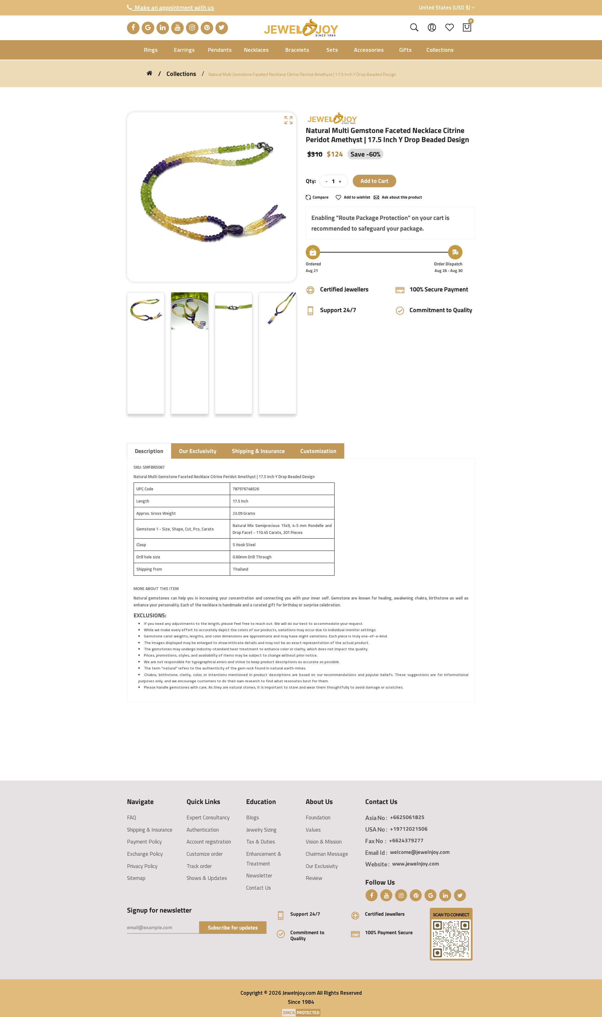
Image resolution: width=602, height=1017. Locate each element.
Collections (181, 74)
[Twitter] (221, 28)
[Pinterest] (207, 28)
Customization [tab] (318, 451)
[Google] (148, 28)
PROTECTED (308, 1012)
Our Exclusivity (322, 866)
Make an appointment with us (173, 7)
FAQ (131, 817)
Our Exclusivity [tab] (197, 451)
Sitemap (136, 878)
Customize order (205, 854)
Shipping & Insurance (149, 830)
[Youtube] (177, 28)
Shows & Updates (207, 878)
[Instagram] (192, 28)
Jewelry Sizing (261, 830)
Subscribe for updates (233, 928)
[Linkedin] (162, 28)
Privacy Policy (142, 866)
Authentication (203, 830)
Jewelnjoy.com (299, 993)
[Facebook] (133, 28)
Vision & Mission (324, 842)
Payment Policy (144, 842)
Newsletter (259, 875)
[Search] (414, 28)
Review (314, 878)
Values (313, 830)
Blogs (252, 817)
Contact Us (258, 888)
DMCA (289, 1012)
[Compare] (319, 197)
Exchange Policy (145, 854)
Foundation (318, 817)
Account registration (209, 842)
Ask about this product (401, 197)
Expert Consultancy (208, 817)
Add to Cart (374, 181)
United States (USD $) (445, 7)
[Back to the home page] (149, 73)
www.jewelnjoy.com (415, 864)
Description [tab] (149, 451)
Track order (199, 866)
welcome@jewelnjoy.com (420, 852)
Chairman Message (327, 854)
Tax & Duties (260, 842)
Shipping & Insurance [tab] (258, 451)
